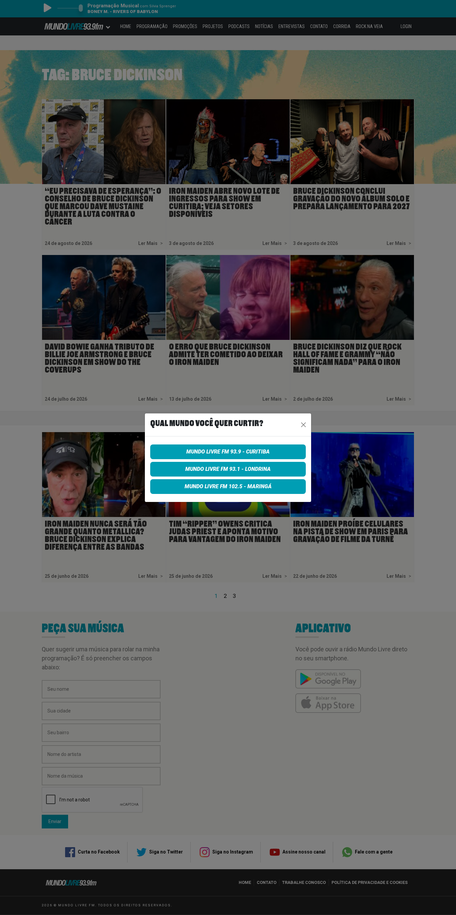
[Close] (303, 425)
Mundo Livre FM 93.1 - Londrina (228, 469)
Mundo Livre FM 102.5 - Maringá (228, 486)
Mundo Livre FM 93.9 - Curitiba (228, 451)
